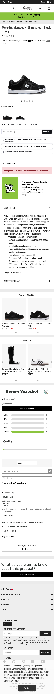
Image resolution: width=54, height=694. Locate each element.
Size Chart (11, 163)
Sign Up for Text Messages (14, 629)
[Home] (27, 8)
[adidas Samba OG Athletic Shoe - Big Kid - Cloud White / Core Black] (40, 356)
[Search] (14, 8)
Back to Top (27, 549)
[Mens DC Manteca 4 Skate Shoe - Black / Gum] (14, 310)
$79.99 (4, 329)
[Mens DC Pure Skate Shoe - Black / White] (40, 310)
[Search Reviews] (50, 471)
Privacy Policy (46, 641)
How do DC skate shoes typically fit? (18, 152)
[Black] (21, 115)
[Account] (40, 8)
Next (51, 315)
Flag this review (8, 537)
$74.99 (30, 329)
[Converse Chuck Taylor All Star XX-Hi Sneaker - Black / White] (14, 356)
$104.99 (5, 374)
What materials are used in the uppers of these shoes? (25, 146)
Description (9, 208)
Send (47, 132)
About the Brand (12, 281)
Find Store (45, 653)
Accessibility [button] (46, 2)
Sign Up (7, 624)
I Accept (27, 688)
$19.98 (35, 329)
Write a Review (27, 409)
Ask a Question (27, 574)
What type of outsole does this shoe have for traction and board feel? (26, 140)
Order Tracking (9, 2)
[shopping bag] (49, 8)
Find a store (8, 648)
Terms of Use (35, 641)
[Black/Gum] (8, 115)
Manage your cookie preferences (25, 669)
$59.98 (10, 329)
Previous (4, 316)
